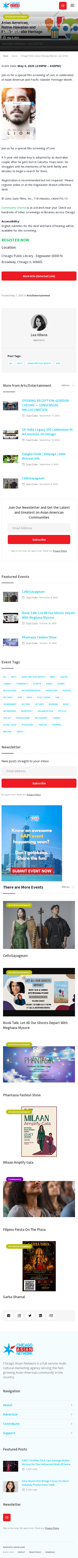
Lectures (39, 704)
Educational (10, 690)
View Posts (39, 340)
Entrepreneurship (31, 690)
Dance (49, 683)
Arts (20, 363)
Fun (57, 697)
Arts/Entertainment (16, 16)
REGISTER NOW (15, 239)
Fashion (66, 690)
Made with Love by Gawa (14, 1547)
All (10, 363)
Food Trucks (44, 697)
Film (58, 363)
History (26, 704)
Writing (7, 731)
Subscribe (63, 5)
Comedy (7, 683)
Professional (23, 718)
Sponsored (27, 724)
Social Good (9, 724)
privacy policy (35, 1552)
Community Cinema (14, 207)
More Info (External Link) (39, 276)
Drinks (61, 683)
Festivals (8, 697)
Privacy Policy (60, 550)
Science (56, 718)
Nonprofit (27, 711)
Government (10, 704)
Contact (21, 1552)
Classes (64, 677)
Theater (42, 724)
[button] (72, 5)
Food (29, 697)
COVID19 (37, 683)
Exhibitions (52, 690)
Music (66, 704)
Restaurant (41, 718)
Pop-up (7, 718)
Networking (9, 711)
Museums (53, 704)
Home (5, 56)
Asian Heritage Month (39, 363)
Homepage (50, 1552)
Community (22, 683)
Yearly (20, 731)
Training (56, 724)
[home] (11, 5)
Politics (62, 711)
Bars (52, 677)
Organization (45, 711)
